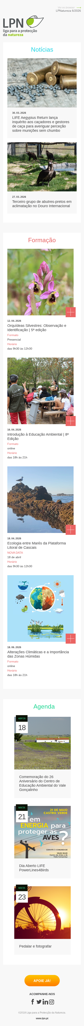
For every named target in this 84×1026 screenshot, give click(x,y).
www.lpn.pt (42, 1018)
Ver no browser (66, 7)
